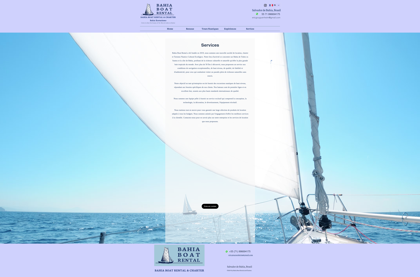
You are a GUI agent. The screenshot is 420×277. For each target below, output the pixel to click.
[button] (190, 28)
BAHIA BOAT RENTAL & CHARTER (158, 17)
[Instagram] (265, 5)
